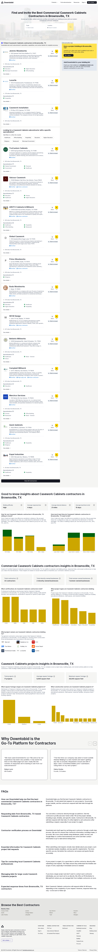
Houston (76, 910)
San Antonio (52, 910)
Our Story (40, 933)
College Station (29, 912)
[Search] (70, 26)
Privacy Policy (93, 950)
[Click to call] (56, 51)
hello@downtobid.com (28, 950)
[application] (24, 539)
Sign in (84, 2)
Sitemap (92, 933)
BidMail (78, 938)
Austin (2, 912)
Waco (75, 912)
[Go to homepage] (9, 2)
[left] (90, 743)
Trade (27, 25)
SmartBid (79, 931)
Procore (79, 943)
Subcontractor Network (53, 931)
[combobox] (27, 27)
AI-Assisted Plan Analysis (53, 933)
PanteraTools (80, 941)
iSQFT (78, 933)
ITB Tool (49, 928)
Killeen (51, 912)
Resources (76, 2)
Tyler (50, 914)
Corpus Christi (4, 910)
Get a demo (91, 2)
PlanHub (79, 936)
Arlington (76, 914)
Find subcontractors (66, 2)
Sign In (39, 931)
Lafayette (27, 914)
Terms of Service (82, 950)
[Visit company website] (52, 51)
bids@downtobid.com (86, 65)
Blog (91, 928)
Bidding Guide (93, 931)
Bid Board (65, 928)
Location (50, 25)
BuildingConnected (81, 928)
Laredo (27, 910)
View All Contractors (30, 481)
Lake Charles (4, 914)
